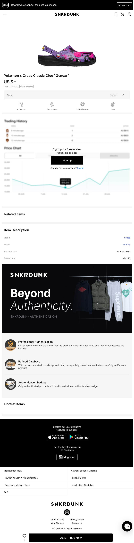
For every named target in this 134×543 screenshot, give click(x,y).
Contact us (76, 523)
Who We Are (57, 523)
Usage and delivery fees (17, 485)
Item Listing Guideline (82, 485)
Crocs (127, 237)
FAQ (6, 492)
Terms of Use (57, 519)
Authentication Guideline (84, 470)
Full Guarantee (78, 477)
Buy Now (71, 537)
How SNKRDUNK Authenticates (21, 477)
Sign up (67, 160)
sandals (126, 244)
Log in (80, 168)
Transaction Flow (13, 470)
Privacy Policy (77, 519)
